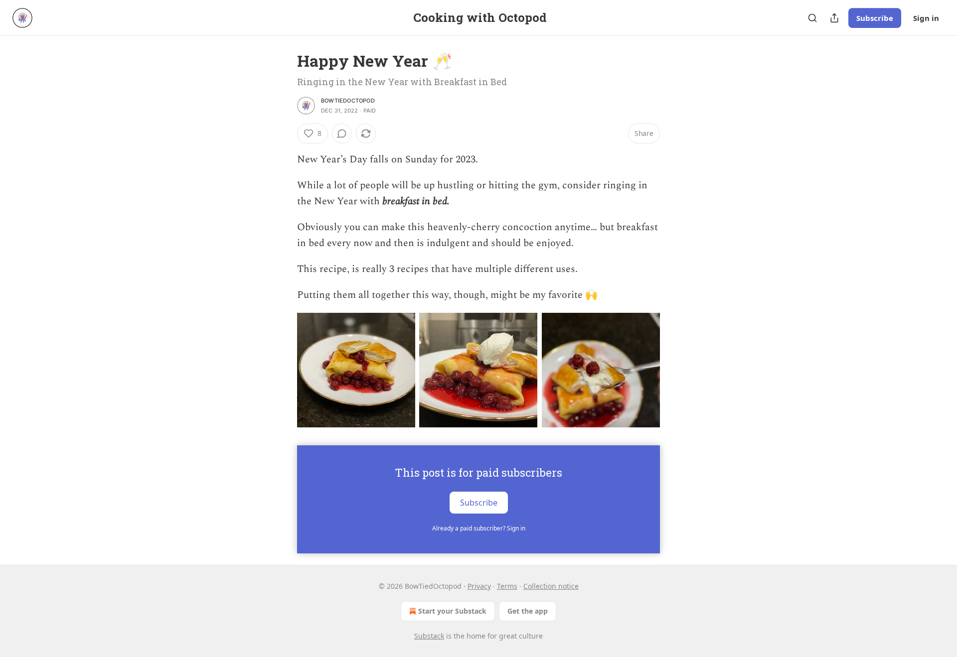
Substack (429, 636)
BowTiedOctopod (348, 100)
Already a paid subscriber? (478, 528)
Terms (507, 586)
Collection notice (551, 586)
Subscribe (874, 18)
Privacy (479, 586)
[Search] (812, 18)
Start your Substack (452, 611)
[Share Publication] (834, 18)
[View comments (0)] (342, 133)
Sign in (926, 18)
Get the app (527, 611)
